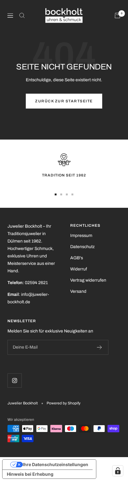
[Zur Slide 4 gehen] (72, 194)
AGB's (76, 258)
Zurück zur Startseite (64, 101)
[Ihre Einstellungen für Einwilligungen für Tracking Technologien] (117, 470)
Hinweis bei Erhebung (30, 474)
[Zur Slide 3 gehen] (67, 194)
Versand (78, 291)
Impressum (81, 235)
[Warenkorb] (117, 15)
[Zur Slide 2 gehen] (61, 194)
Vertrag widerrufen (88, 280)
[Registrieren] (99, 347)
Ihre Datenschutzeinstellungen (55, 464)
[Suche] (22, 15)
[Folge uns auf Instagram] (14, 380)
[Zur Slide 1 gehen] (56, 194)
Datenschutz (82, 246)
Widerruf (78, 269)
